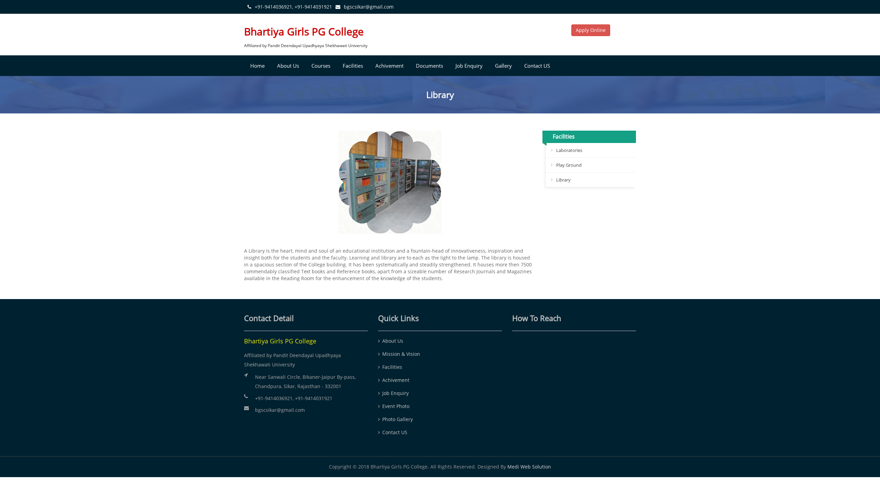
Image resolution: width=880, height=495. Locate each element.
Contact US (537, 65)
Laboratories (569, 150)
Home (257, 65)
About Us (288, 65)
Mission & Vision (401, 354)
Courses (320, 65)
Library (563, 180)
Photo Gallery (397, 419)
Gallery (503, 65)
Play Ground (569, 165)
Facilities (353, 65)
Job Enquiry (469, 65)
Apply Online (591, 30)
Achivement (389, 65)
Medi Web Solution (529, 466)
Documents (429, 65)
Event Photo (395, 406)
